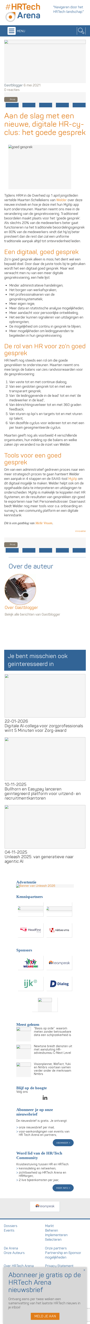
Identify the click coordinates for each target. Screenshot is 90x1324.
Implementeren (56, 1235)
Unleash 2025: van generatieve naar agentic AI (39, 859)
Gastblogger (13, 85)
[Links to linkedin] (45, 1099)
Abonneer (62, 1142)
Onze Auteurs (14, 1253)
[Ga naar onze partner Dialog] (59, 984)
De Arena (11, 1248)
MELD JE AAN (45, 1316)
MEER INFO (62, 1188)
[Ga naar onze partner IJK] (31, 984)
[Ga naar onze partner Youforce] (59, 909)
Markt (49, 1226)
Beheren (51, 1230)
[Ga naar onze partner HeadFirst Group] (31, 930)
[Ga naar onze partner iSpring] (31, 909)
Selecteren (53, 1240)
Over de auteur (31, 566)
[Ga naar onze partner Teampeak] (59, 963)
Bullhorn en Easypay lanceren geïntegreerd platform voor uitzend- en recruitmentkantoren (43, 794)
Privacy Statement (59, 1266)
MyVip (72, 479)
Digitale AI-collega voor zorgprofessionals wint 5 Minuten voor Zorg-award (44, 728)
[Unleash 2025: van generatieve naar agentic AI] (45, 826)
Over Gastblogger (21, 607)
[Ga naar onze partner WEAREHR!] (31, 963)
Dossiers (10, 1226)
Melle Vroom (43, 523)
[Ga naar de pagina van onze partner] (45, 1207)
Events (9, 1230)
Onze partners (56, 1248)
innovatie (80, 531)
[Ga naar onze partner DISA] (45, 1005)
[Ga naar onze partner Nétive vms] (59, 930)
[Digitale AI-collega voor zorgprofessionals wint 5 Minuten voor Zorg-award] (45, 696)
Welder (61, 200)
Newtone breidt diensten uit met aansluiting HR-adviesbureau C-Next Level (53, 1049)
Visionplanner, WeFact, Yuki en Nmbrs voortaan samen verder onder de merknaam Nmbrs (52, 1069)
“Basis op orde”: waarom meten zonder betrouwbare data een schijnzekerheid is (52, 1032)
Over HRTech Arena (19, 1266)
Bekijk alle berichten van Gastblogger (32, 614)
